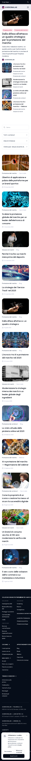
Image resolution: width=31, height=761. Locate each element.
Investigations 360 (7, 603)
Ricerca (19, 606)
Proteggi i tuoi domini (8, 611)
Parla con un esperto (7, 664)
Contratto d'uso (6, 688)
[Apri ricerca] (28, 2)
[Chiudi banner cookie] (26, 735)
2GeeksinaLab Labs (7, 654)
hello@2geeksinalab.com (8, 732)
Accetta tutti (13, 756)
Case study (20, 657)
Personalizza (8, 751)
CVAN (3, 619)
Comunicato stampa (22, 660)
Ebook (18, 651)
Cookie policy (5, 685)
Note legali (5, 691)
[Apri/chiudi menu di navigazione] (28, 7)
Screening (20, 603)
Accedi (4, 661)
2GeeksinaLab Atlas (22, 621)
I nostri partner (6, 648)
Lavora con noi (6, 651)
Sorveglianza (20, 609)
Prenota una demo (7, 667)
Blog (18, 648)
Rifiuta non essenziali (19, 751)
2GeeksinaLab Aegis (22, 624)
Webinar (19, 654)
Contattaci (5, 670)
